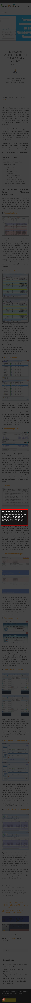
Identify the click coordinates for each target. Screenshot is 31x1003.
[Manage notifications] (3, 999)
